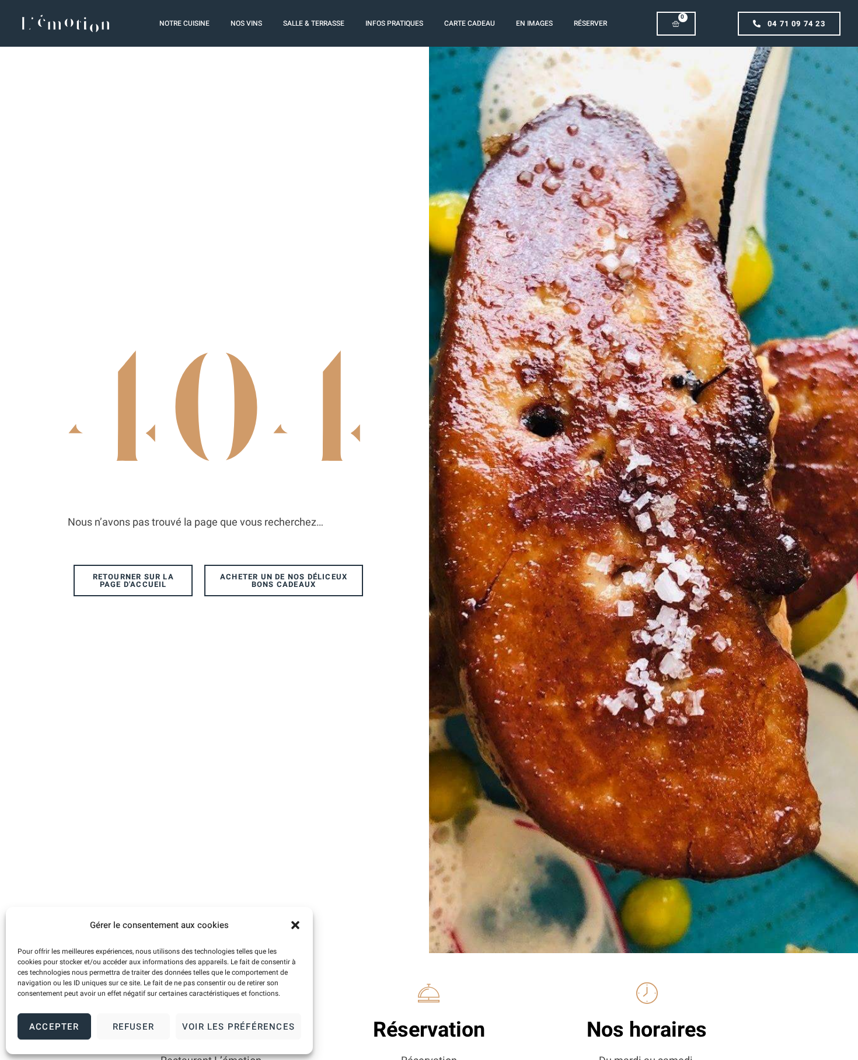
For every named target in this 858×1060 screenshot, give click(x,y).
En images (534, 23)
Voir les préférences (238, 1026)
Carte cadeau (469, 23)
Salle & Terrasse (313, 23)
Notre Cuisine (184, 23)
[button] (295, 925)
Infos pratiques (394, 23)
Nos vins (246, 23)
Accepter (54, 1026)
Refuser (133, 1026)
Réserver (590, 23)
